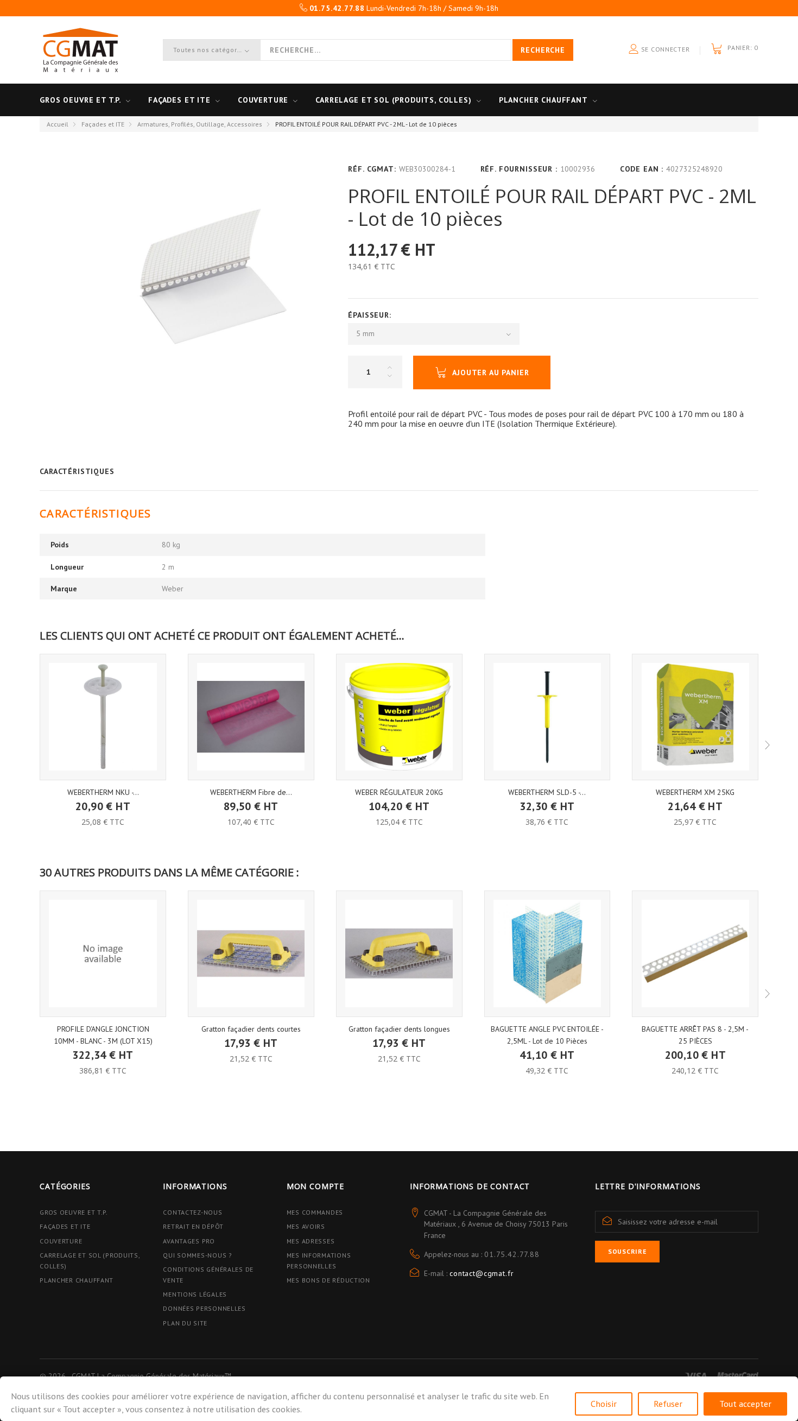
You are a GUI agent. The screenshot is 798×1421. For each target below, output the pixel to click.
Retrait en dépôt (193, 1226)
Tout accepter (745, 1403)
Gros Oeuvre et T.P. (74, 1212)
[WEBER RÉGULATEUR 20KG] (399, 717)
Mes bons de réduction (328, 1280)
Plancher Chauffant (543, 100)
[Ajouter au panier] (103, 798)
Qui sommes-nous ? (197, 1255)
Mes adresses (311, 1241)
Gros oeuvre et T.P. (80, 100)
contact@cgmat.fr (481, 1273)
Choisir (604, 1403)
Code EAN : (641, 169)
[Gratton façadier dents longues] (399, 954)
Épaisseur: (371, 315)
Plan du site (185, 1323)
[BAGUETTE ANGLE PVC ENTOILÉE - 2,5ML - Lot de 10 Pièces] (547, 954)
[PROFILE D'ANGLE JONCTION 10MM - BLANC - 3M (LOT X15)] (103, 954)
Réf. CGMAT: (372, 169)
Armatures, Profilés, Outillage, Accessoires (199, 124)
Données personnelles (204, 1308)
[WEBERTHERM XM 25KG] (695, 717)
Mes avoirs (306, 1226)
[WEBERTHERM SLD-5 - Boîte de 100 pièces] (547, 717)
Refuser (668, 1403)
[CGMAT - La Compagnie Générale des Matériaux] (80, 49)
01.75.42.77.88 (512, 1254)
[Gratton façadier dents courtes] (251, 954)
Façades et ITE (179, 100)
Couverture (263, 100)
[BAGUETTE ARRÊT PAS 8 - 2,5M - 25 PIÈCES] (695, 954)
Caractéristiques (77, 471)
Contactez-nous (192, 1212)
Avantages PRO (188, 1241)
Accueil (57, 124)
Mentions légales (195, 1294)
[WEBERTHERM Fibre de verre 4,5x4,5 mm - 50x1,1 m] (251, 717)
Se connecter (664, 49)
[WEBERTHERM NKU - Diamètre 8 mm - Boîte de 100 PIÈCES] (103, 717)
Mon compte (315, 1186)
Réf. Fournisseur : (519, 169)
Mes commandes (315, 1212)
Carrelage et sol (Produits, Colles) (393, 100)
